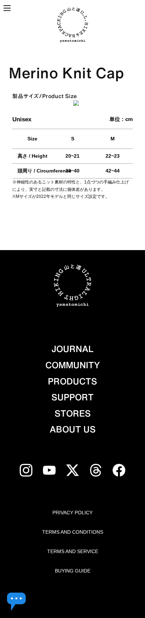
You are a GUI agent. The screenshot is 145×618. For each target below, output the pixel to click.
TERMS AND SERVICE (72, 551)
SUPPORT (72, 397)
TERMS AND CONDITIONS (72, 532)
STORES (73, 413)
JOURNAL (72, 349)
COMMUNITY (72, 365)
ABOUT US (73, 429)
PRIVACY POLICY (72, 512)
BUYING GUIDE (72, 571)
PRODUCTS (72, 381)
